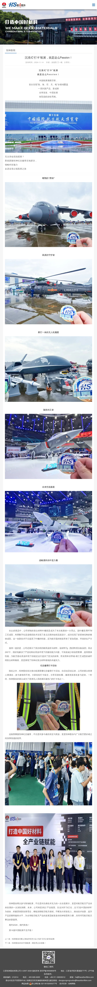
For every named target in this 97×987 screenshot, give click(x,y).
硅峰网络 (71, 983)
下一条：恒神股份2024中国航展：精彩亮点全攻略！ (25, 943)
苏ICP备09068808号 (48, 970)
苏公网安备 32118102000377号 (44, 983)
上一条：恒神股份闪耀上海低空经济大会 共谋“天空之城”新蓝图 (29, 939)
